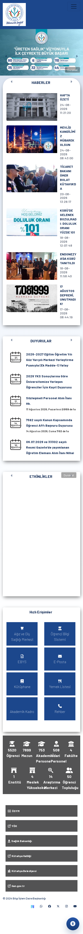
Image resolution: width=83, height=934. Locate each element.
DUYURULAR (40, 341)
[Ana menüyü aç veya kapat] (73, 6)
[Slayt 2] (20, 69)
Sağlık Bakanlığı (21, 840)
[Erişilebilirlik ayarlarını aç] (72, 923)
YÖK (14, 826)
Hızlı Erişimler (41, 612)
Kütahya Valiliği (21, 855)
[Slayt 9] (57, 69)
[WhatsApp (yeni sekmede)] (41, 906)
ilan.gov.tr (18, 885)
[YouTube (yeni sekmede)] (75, 906)
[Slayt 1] (15, 69)
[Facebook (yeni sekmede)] (49, 906)
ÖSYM (15, 811)
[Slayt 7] (47, 69)
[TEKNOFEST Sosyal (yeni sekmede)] (32, 906)
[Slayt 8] (52, 69)
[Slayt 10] (63, 69)
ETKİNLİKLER (41, 476)
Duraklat (72, 69)
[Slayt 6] (42, 69)
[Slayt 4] (31, 69)
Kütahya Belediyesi (23, 870)
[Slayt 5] (36, 69)
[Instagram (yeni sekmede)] (66, 906)
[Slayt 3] (26, 69)
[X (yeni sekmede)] (58, 906)
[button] (41, 536)
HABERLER (41, 82)
